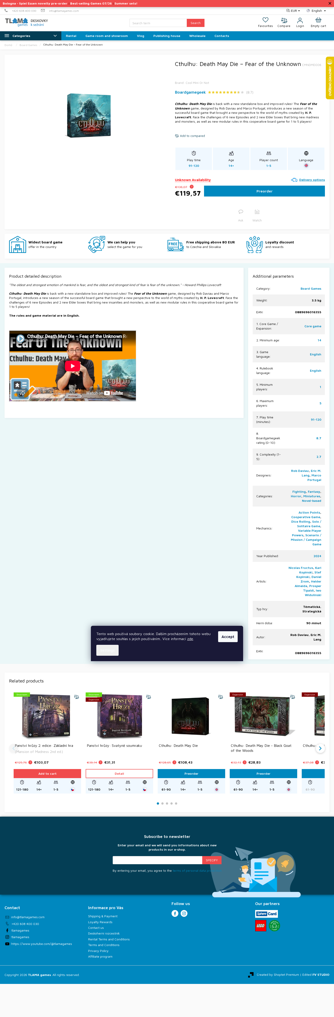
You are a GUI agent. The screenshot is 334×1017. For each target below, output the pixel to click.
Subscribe (212, 860)
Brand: (192, 83)
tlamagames (20, 930)
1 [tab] (158, 804)
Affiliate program (100, 956)
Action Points (309, 512)
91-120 (316, 419)
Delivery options (312, 180)
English (315, 354)
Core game (312, 326)
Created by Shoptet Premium (278, 974)
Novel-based (311, 500)
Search (196, 23)
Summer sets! (126, 3)
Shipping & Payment (102, 916)
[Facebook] (175, 913)
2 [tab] (162, 804)
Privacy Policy (98, 951)
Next (320, 748)
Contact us (96, 928)
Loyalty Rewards (100, 922)
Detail (119, 773)
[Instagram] (184, 913)
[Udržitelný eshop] (274, 925)
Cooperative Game (305, 517)
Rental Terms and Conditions (109, 939)
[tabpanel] (47, 742)
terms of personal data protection (197, 870)
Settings (107, 650)
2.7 (319, 457)
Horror (296, 496)
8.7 (318, 438)
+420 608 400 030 (25, 924)
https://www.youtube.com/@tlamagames (41, 944)
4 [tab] (171, 804)
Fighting (299, 491)
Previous (13, 748)
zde (190, 639)
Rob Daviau (300, 471)
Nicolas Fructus (301, 568)
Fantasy (314, 491)
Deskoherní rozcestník (104, 933)
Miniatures (311, 496)
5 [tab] (176, 804)
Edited (315, 974)
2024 (317, 556)
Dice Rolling (300, 521)
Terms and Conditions (104, 945)
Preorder (265, 191)
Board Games (311, 288)
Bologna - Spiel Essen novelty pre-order (35, 3)
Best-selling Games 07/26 (91, 3)
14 (319, 340)
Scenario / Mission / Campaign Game (306, 539)
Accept (228, 637)
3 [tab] (167, 804)
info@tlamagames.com (28, 917)
